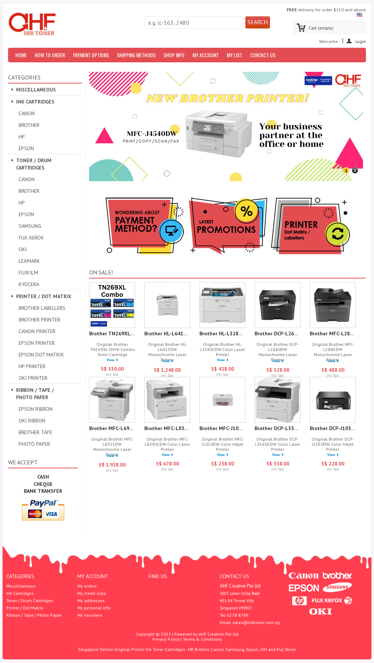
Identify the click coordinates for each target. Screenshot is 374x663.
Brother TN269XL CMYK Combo (112, 333)
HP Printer (32, 366)
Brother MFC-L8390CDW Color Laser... (167, 428)
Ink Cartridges (35, 101)
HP (22, 136)
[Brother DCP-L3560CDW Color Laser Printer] (278, 400)
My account (92, 576)
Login (360, 41)
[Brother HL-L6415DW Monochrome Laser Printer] (167, 305)
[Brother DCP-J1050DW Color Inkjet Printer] (333, 400)
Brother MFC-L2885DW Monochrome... (333, 333)
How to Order (50, 55)
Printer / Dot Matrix (43, 296)
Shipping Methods (136, 55)
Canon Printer (37, 331)
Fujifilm (28, 272)
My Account (205, 55)
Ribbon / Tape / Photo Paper (35, 394)
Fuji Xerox (31, 237)
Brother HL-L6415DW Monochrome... (167, 333)
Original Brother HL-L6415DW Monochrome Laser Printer (167, 352)
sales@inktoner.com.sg (256, 622)
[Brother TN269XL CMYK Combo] (112, 305)
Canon (27, 113)
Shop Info (174, 55)
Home (21, 55)
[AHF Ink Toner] (32, 24)
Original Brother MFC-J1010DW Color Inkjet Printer (223, 444)
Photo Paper (34, 444)
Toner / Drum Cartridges (33, 164)
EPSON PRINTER (37, 343)
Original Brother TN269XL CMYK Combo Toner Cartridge (112, 349)
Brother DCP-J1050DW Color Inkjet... (333, 428)
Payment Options (91, 55)
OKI (23, 249)
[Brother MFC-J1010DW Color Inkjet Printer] (222, 400)
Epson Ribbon (36, 409)
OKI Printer (33, 378)
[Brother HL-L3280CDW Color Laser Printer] (222, 305)
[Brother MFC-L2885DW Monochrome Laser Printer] (333, 305)
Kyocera (29, 284)
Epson (26, 148)
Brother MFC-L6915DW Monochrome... (112, 428)
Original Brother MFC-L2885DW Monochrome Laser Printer (333, 352)
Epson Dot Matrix (41, 354)
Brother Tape (35, 432)
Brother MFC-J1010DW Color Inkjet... (222, 428)
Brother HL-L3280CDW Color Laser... (222, 333)
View (110, 360)
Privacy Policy (166, 639)
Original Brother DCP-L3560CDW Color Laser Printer (277, 444)
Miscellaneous (36, 89)
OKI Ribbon (32, 420)
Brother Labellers (42, 308)
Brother (29, 125)
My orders (87, 586)
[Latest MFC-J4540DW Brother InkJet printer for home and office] (226, 179)
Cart (321, 28)
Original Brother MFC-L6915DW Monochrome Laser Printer (112, 447)
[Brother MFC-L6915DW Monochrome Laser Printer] (112, 400)
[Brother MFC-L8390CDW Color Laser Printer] (167, 400)
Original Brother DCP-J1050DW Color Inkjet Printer (333, 444)
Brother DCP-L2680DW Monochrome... (278, 333)
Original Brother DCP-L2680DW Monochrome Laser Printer (277, 352)
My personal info (94, 608)
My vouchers (89, 615)
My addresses (91, 600)
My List (234, 55)
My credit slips (91, 593)
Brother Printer (39, 319)
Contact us (262, 55)
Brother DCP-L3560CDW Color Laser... (278, 428)
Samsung (30, 226)
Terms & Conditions (202, 639)
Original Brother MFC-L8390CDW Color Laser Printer (167, 444)
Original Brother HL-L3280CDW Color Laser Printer (222, 349)
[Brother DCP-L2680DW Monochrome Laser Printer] (278, 305)
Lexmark (29, 261)
